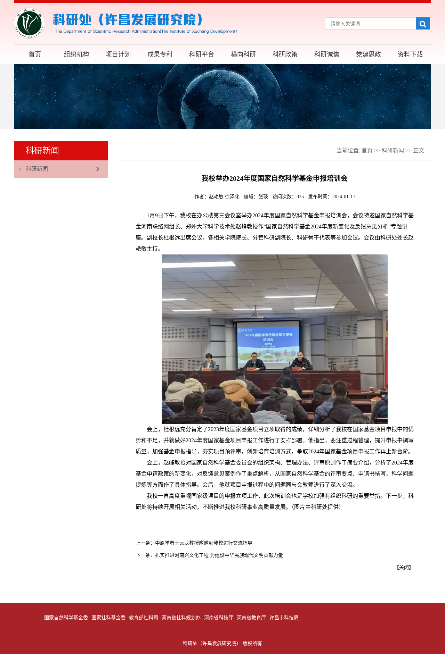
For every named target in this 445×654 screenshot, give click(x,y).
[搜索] (423, 23)
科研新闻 (37, 169)
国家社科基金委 (108, 617)
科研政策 (285, 54)
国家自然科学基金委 (66, 617)
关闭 (404, 567)
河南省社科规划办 (181, 617)
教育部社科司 (143, 617)
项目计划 (118, 54)
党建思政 (368, 54)
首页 (35, 54)
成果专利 (159, 54)
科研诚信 (326, 54)
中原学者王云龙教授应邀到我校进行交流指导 (203, 543)
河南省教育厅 (251, 617)
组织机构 (76, 54)
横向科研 (243, 54)
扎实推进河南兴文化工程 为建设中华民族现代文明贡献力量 (219, 555)
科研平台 (201, 54)
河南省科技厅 (218, 617)
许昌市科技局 (284, 617)
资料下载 (410, 54)
